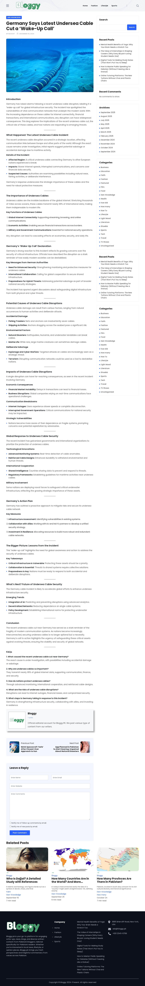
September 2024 (108, 151)
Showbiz (104, 226)
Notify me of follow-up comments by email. (29, 823)
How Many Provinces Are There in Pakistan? (114, 880)
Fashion (94, 6)
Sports (114, 6)
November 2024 (108, 144)
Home (85, 6)
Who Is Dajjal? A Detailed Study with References (23, 880)
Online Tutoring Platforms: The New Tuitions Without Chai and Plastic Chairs (116, 78)
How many (105, 206)
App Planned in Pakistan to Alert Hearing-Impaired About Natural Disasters (66, 749)
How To (104, 210)
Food (103, 191)
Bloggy (11, 34)
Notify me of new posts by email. (25, 826)
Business (105, 167)
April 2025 (105, 128)
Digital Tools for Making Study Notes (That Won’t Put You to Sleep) (117, 61)
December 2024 (108, 140)
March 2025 (106, 132)
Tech (103, 234)
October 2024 (107, 147)
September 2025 (108, 112)
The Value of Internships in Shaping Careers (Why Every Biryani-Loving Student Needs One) (116, 53)
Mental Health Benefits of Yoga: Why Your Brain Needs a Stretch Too (117, 45)
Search (103, 19)
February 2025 (107, 136)
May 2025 (105, 124)
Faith (103, 175)
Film (102, 187)
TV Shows (105, 242)
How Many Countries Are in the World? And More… (70, 880)
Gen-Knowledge (14, 17)
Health (104, 199)
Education (105, 171)
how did (104, 202)
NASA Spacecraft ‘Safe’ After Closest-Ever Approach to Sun (32, 749)
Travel (103, 238)
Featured (105, 183)
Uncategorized (107, 246)
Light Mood (106, 218)
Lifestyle (104, 6)
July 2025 (105, 120)
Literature (105, 222)
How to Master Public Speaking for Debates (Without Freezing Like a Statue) (116, 69)
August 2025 (106, 116)
